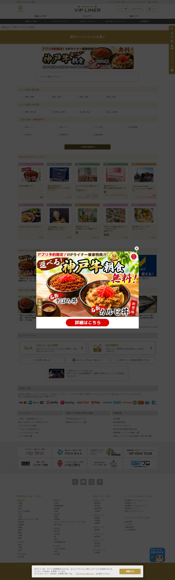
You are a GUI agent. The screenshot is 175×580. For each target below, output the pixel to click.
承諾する (130, 571)
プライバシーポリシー (85, 574)
